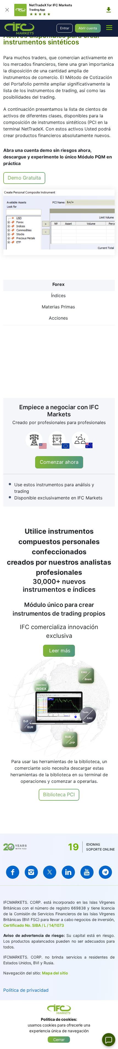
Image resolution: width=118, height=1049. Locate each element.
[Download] (108, 9)
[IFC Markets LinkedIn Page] (68, 872)
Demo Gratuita (24, 178)
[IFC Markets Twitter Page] (49, 872)
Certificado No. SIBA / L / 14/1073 (33, 925)
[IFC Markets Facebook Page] (12, 872)
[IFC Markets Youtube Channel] (87, 872)
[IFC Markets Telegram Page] (105, 872)
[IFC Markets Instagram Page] (31, 872)
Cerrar (58, 1039)
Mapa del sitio (55, 973)
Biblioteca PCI (59, 794)
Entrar (64, 28)
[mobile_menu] (109, 27)
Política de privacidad (26, 990)
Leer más (59, 650)
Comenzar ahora (59, 462)
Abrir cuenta (87, 28)
